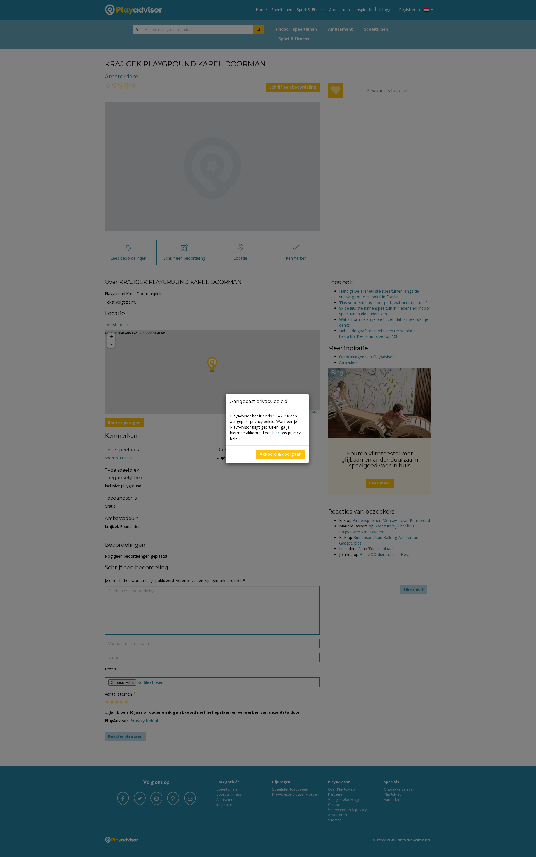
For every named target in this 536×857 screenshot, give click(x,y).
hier (275, 432)
